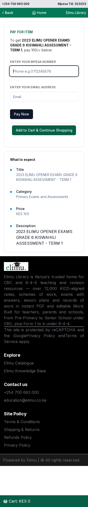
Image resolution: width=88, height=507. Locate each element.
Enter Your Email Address (32, 87)
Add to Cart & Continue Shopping (44, 130)
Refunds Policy (18, 437)
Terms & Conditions (22, 421)
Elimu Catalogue (19, 363)
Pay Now (21, 114)
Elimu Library (76, 13)
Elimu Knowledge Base (25, 370)
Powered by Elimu (20, 460)
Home (41, 13)
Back (9, 13)
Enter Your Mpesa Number (33, 62)
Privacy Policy (40, 335)
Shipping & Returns (22, 429)
